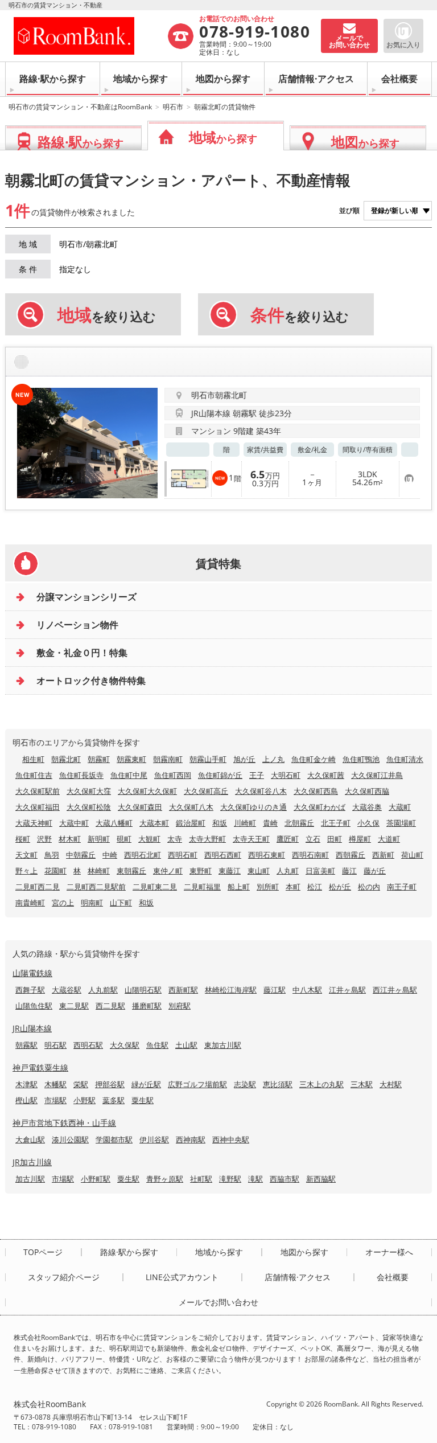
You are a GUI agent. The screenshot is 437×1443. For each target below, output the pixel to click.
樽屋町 (360, 839)
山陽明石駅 (143, 990)
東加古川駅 (222, 1045)
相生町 (33, 759)
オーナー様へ (389, 1252)
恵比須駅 (277, 1084)
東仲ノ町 (168, 871)
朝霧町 (99, 759)
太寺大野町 (207, 839)
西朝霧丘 (350, 855)
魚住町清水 (404, 759)
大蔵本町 (154, 823)
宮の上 (63, 902)
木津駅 (26, 1084)
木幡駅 (55, 1084)
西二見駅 (110, 1006)
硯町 (124, 839)
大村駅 (391, 1084)
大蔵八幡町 (114, 823)
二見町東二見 (155, 887)
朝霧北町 (66, 759)
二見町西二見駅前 (96, 887)
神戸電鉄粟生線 (40, 1067)
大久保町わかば (319, 807)
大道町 (389, 839)
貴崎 (270, 823)
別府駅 (179, 1006)
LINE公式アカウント (182, 1277)
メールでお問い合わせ (218, 1302)
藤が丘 (375, 871)
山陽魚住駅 (33, 1006)
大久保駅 (124, 1045)
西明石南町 (310, 855)
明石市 (173, 107)
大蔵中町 (74, 823)
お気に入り (403, 45)
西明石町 (182, 855)
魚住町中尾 (128, 775)
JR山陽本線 (32, 1028)
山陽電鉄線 (32, 973)
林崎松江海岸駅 (231, 990)
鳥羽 (51, 855)
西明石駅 (88, 1045)
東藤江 (229, 871)
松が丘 (340, 887)
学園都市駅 (114, 1139)
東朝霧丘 (131, 871)
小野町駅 (95, 1179)
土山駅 (186, 1045)
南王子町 (402, 887)
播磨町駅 (147, 1006)
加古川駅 (30, 1179)
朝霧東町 (131, 759)
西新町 (383, 855)
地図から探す (223, 78)
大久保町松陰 (89, 807)
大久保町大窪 (89, 791)
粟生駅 (142, 1100)
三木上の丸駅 (321, 1084)
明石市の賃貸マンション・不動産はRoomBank (80, 107)
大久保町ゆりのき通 (253, 807)
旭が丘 (244, 759)
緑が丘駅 (146, 1084)
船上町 (239, 887)
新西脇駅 (321, 1179)
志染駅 (245, 1084)
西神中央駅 (230, 1139)
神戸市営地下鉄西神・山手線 (64, 1122)
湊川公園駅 (70, 1139)
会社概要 (399, 78)
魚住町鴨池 (361, 759)
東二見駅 (74, 1006)
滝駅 (255, 1179)
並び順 (349, 210)
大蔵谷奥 (367, 807)
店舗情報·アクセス (316, 78)
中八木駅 (307, 990)
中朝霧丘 (81, 855)
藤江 (349, 871)
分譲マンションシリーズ (86, 597)
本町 (293, 887)
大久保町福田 (37, 807)
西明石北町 (142, 855)
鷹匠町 (288, 839)
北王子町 (336, 823)
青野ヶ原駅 (164, 1179)
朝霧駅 (26, 1045)
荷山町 (412, 855)
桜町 (22, 839)
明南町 (92, 902)
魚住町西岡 (172, 775)
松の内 (369, 887)
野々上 (26, 871)
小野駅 (84, 1100)
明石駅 (55, 1045)
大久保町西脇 (367, 791)
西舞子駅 (30, 990)
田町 (334, 839)
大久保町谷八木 (261, 791)
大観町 (149, 839)
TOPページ (43, 1252)
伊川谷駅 (154, 1139)
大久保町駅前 (37, 791)
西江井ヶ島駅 (395, 990)
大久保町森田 (140, 807)
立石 (313, 839)
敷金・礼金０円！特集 (81, 652)
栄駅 (80, 1084)
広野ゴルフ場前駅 (197, 1084)
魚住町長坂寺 (81, 775)
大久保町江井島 (377, 775)
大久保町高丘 (206, 791)
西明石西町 (222, 855)
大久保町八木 (191, 807)
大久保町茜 (325, 775)
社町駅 (201, 1179)
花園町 (55, 871)
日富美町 (320, 871)
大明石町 (285, 775)
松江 (314, 887)
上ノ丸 (273, 759)
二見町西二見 (37, 887)
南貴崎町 (30, 902)
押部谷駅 (110, 1084)
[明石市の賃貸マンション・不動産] (90, 36)
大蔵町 (400, 807)
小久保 (368, 823)
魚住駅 (157, 1045)
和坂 (219, 823)
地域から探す (140, 78)
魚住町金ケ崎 (313, 759)
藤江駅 (274, 990)
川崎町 (245, 823)
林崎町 (99, 871)
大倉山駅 (30, 1139)
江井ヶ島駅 (347, 990)
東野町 (200, 871)
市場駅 (55, 1100)
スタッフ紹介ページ (64, 1277)
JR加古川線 (32, 1162)
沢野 (44, 839)
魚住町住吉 (33, 775)
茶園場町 (401, 823)
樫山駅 (26, 1100)
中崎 (109, 855)
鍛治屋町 (190, 823)
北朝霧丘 (299, 823)
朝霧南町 (168, 759)
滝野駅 (230, 1179)
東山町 (259, 871)
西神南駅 (190, 1139)
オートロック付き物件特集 (91, 680)
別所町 (268, 887)
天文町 (26, 855)
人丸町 (288, 871)
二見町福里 (202, 887)
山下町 (121, 902)
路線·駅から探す (52, 78)
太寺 (174, 839)
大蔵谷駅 (66, 990)
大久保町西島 (316, 791)
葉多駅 (113, 1100)
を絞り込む (106, 314)
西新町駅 (183, 990)
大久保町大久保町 (147, 791)
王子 (256, 775)
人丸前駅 (103, 990)
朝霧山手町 (207, 759)
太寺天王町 (251, 839)
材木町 (70, 839)
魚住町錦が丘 (220, 775)
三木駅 (362, 1084)
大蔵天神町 (33, 823)
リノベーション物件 (77, 624)
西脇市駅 (284, 1179)
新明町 (99, 839)
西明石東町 (266, 855)
